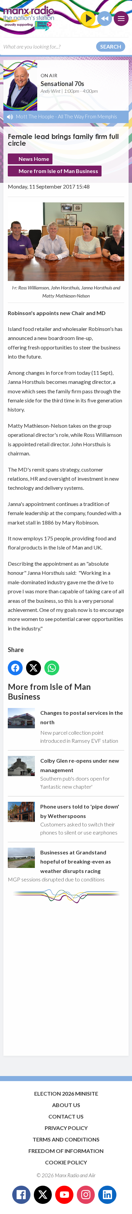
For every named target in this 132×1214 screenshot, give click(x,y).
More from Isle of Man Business (58, 171)
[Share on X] (33, 667)
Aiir (92, 1175)
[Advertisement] (66, 976)
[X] (43, 1195)
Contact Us (66, 1116)
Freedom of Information (66, 1151)
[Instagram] (86, 1195)
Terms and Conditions (66, 1139)
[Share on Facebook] (15, 667)
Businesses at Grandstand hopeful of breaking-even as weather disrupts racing (75, 861)
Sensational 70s (62, 83)
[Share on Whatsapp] (51, 667)
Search (110, 46)
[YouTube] (64, 1195)
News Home (34, 159)
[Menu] (121, 18)
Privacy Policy (66, 1128)
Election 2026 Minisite (66, 1093)
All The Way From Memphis (87, 116)
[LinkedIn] (107, 1195)
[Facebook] (21, 1195)
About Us (66, 1105)
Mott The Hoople (35, 116)
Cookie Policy (66, 1162)
